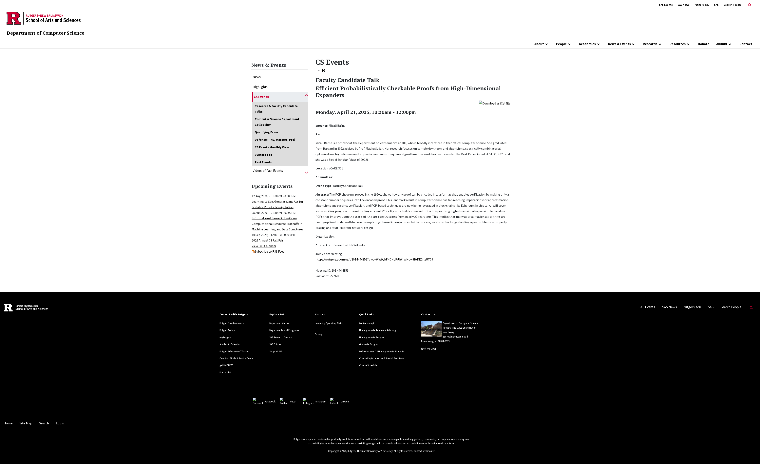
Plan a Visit (225, 372)
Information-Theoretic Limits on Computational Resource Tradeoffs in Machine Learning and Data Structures (277, 223)
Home (8, 423)
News (257, 77)
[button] (306, 97)
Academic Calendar (229, 344)
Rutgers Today (227, 330)
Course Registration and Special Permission (382, 358)
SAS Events (666, 5)
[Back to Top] (751, 454)
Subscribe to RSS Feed (269, 251)
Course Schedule (368, 365)
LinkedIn (345, 401)
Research (650, 44)
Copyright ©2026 (337, 451)
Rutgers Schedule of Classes (234, 351)
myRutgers (225, 337)
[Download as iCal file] (494, 103)
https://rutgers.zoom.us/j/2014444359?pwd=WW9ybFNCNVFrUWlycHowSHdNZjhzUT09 (374, 259)
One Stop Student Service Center (236, 358)
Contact (745, 44)
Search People (733, 5)
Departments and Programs (284, 330)
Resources (678, 44)
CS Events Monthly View (272, 147)
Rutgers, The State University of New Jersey (370, 451)
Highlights (260, 87)
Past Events (263, 162)
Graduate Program (369, 344)
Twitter (292, 401)
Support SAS (275, 351)
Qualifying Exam (266, 132)
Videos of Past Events (268, 170)
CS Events (261, 97)
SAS (716, 5)
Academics (587, 44)
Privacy (318, 334)
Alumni (721, 44)
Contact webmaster (423, 451)
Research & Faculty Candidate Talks (276, 108)
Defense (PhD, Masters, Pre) (275, 140)
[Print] (323, 70)
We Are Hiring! (366, 323)
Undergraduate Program (372, 337)
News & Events (619, 44)
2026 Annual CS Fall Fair (267, 240)
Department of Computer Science (45, 33)
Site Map (25, 423)
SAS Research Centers (280, 337)
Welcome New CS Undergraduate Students (381, 351)
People (561, 44)
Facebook (270, 401)
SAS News (684, 5)
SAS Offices (275, 344)
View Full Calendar (264, 246)
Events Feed (263, 155)
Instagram (320, 401)
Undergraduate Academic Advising (377, 330)
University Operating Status (329, 323)
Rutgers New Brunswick (231, 323)
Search (44, 423)
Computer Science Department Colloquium (277, 121)
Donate (703, 44)
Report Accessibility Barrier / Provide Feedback (423, 443)
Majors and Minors (279, 323)
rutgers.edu (701, 5)
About (539, 44)
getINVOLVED (226, 365)
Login (60, 423)
